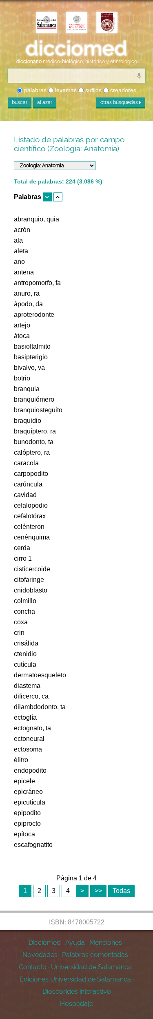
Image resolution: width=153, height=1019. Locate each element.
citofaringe (29, 579)
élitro (21, 759)
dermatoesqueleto (40, 675)
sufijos (93, 90)
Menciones (105, 942)
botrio (22, 378)
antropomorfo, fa (37, 282)
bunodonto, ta (33, 441)
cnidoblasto (30, 590)
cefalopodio (31, 505)
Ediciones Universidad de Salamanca (75, 979)
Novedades (40, 955)
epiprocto (27, 823)
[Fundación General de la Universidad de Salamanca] (107, 23)
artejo (22, 325)
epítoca (24, 834)
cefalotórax (30, 516)
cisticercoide (32, 569)
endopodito (30, 770)
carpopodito (31, 473)
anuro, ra (27, 293)
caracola (26, 463)
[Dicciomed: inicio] (76, 48)
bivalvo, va (29, 367)
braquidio (27, 420)
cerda (22, 547)
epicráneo (28, 791)
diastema (27, 685)
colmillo (25, 600)
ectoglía (25, 717)
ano (19, 261)
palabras (34, 90)
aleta (21, 251)
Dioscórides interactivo (76, 991)
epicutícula (29, 802)
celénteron (29, 526)
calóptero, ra (32, 452)
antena (24, 272)
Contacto (33, 967)
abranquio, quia (36, 219)
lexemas (65, 90)
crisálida (26, 643)
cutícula (25, 664)
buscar (19, 102)
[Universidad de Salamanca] (76, 23)
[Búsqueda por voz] (139, 75)
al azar (44, 102)
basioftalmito (32, 346)
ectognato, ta (32, 728)
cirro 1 (23, 558)
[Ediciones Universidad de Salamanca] (46, 23)
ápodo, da (28, 304)
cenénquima (32, 537)
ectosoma (28, 749)
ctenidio (25, 653)
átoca (22, 335)
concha (24, 611)
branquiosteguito (38, 410)
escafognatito (33, 844)
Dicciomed (45, 942)
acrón (22, 229)
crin (19, 632)
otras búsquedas (119, 102)
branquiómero (34, 399)
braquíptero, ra (35, 431)
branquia (27, 388)
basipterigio (31, 357)
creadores (122, 90)
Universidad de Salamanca (91, 967)
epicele (24, 781)
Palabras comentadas (95, 955)
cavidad (25, 494)
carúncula (28, 484)
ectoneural (29, 738)
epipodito (27, 812)
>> (98, 890)
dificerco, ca (31, 696)
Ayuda (75, 942)
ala (18, 240)
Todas (121, 890)
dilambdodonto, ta (40, 706)
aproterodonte (34, 314)
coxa (21, 622)
